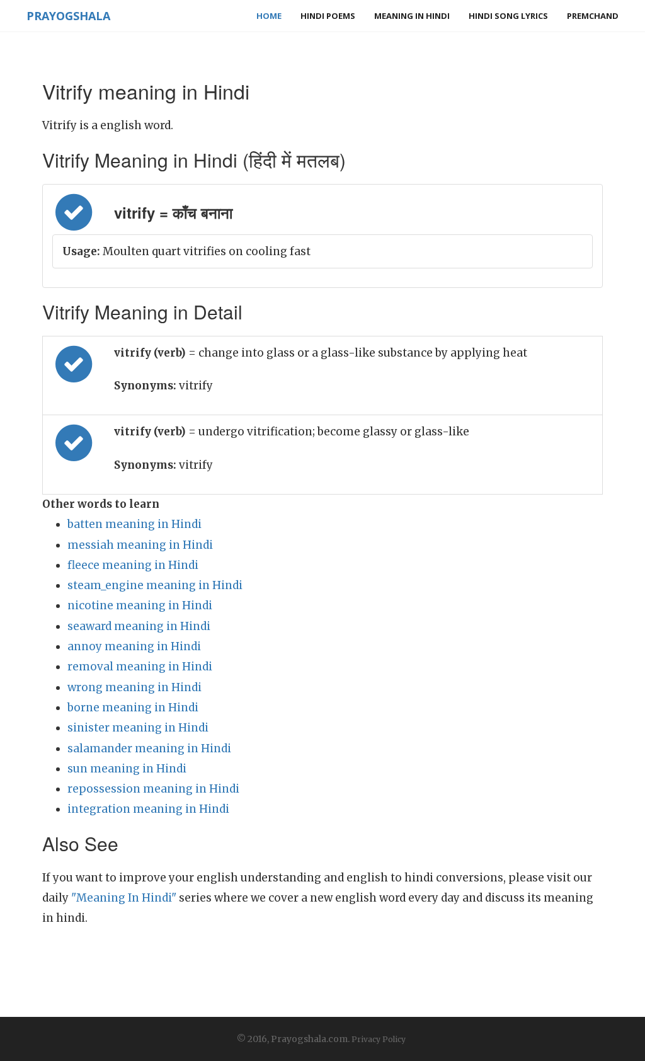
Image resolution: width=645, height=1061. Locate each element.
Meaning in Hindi (412, 15)
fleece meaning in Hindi (132, 565)
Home (269, 15)
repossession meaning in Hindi (153, 789)
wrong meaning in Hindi (134, 687)
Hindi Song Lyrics (508, 15)
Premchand (593, 15)
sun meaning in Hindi (126, 769)
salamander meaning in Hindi (149, 748)
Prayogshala (68, 15)
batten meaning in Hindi (134, 524)
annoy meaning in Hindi (134, 646)
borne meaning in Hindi (132, 707)
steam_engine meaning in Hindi (155, 585)
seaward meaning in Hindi (138, 626)
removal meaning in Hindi (139, 667)
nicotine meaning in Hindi (139, 605)
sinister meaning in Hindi (137, 728)
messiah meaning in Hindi (140, 545)
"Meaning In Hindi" (123, 898)
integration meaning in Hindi (148, 809)
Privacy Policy (378, 1039)
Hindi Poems (327, 15)
